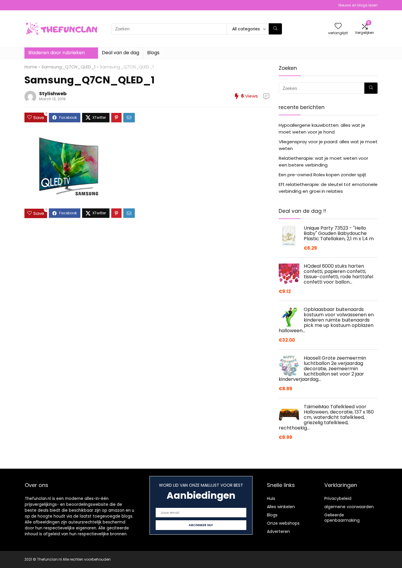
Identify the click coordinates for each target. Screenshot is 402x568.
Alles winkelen (281, 507)
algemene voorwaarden (349, 507)
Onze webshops (283, 523)
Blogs (153, 52)
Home (30, 67)
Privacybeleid (337, 498)
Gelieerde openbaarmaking (342, 517)
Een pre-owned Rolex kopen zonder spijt (322, 175)
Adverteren (278, 531)
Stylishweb (53, 93)
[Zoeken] (275, 28)
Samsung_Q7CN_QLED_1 (68, 67)
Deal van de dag (120, 52)
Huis (271, 498)
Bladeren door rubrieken (56, 52)
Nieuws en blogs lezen (358, 5)
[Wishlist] (338, 26)
